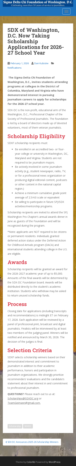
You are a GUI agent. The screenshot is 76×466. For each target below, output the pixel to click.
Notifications (15, 67)
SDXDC (28, 426)
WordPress (54, 462)
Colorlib (31, 462)
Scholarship (15, 426)
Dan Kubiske (41, 63)
